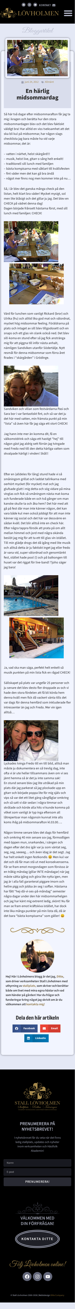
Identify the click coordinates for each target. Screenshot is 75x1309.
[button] (68, 13)
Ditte (60, 976)
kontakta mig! (35, 1004)
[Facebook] (24, 5)
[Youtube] (35, 5)
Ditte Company (57, 1295)
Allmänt (49, 82)
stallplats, (29, 986)
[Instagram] (29, 5)
